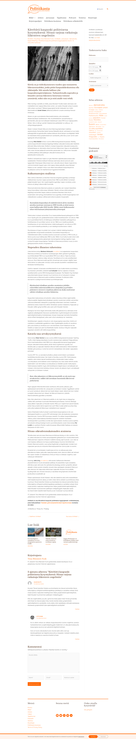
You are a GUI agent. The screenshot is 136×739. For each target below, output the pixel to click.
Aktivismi (91, 105)
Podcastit (72, 18)
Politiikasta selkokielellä (73, 21)
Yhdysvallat (93, 137)
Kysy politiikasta (103, 113)
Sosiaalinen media (93, 122)
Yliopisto (102, 137)
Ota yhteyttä (88, 710)
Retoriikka (97, 120)
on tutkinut (56, 251)
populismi (96, 118)
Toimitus (82, 18)
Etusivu (30, 707)
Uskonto (99, 132)
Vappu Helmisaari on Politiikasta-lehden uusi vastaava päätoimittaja (71, 540)
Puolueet (103, 118)
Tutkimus (91, 130)
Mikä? (31, 18)
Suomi (70, 40)
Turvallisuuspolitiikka (96, 128)
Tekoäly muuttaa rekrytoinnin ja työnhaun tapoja (51, 540)
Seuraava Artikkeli (72, 516)
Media (101, 115)
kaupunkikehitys (33, 40)
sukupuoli (100, 122)
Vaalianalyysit (92, 134)
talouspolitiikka (103, 124)
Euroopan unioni (101, 107)
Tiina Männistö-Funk (47, 39)
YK (98, 136)
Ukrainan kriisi (99, 130)
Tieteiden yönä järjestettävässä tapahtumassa (56, 503)
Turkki (103, 126)
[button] (107, 9)
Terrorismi (98, 126)
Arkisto (41, 18)
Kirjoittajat (92, 18)
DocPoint (91, 107)
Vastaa (77, 609)
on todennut (44, 460)
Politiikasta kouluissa (52, 21)
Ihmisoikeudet (97, 111)
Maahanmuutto (93, 115)
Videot (30, 714)
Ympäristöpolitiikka (93, 138)
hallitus (96, 109)
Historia (101, 109)
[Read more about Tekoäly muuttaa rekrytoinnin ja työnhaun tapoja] (53, 532)
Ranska (91, 120)
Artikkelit (57, 39)
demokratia (73, 39)
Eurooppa (91, 109)
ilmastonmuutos (93, 113)
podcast (90, 118)
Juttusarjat (50, 18)
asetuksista (81, 736)
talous (97, 124)
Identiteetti (91, 111)
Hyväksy (93, 736)
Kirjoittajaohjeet (35, 21)
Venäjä (100, 134)
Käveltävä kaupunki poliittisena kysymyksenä (52, 40)
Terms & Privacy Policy (35, 727)
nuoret (105, 115)
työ (95, 130)
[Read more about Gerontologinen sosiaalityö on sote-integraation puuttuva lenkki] (36, 532)
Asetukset (103, 736)
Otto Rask (40, 616)
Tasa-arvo (92, 126)
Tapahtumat (61, 18)
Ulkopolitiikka (92, 132)
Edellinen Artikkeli (34, 516)
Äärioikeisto (101, 138)
